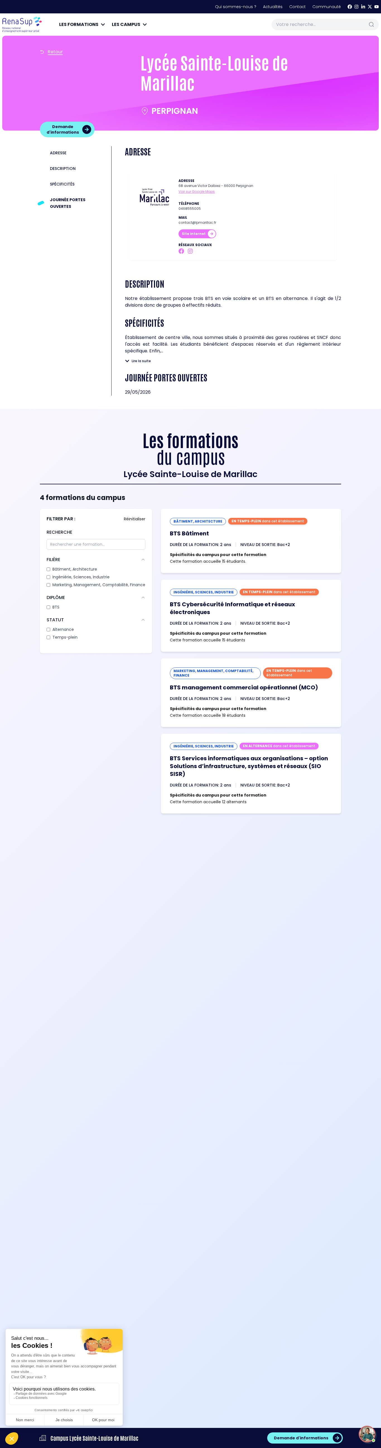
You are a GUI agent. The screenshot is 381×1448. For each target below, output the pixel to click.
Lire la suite (141, 361)
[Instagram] (356, 6)
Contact (297, 6)
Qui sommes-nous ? (235, 6)
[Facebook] (350, 6)
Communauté (326, 6)
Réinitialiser (134, 519)
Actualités (273, 6)
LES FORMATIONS (78, 24)
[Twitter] (370, 6)
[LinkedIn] (363, 6)
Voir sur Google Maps (197, 191)
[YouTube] (376, 6)
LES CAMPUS (126, 24)
